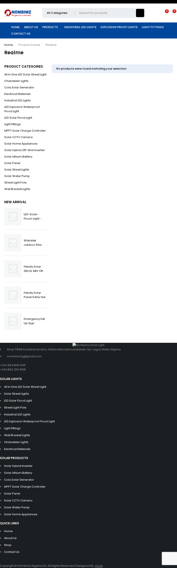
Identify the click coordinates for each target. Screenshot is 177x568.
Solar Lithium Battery (18, 157)
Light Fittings (12, 124)
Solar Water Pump (17, 176)
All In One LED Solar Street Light (25, 74)
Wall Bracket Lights (17, 189)
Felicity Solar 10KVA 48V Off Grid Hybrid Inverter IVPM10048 (33, 269)
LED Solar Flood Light (18, 118)
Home (8, 45)
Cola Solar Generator (19, 87)
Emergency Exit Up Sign (34, 321)
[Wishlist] (164, 13)
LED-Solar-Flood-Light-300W (32, 216)
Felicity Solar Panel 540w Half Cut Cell (35, 295)
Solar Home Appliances (21, 144)
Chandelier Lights (16, 81)
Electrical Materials (17, 94)
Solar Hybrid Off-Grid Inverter (24, 150)
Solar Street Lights (16, 170)
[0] (171, 13)
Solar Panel (12, 163)
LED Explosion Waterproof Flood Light (22, 109)
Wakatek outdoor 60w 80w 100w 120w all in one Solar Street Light (34, 242)
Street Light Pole (15, 182)
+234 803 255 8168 (13, 369)
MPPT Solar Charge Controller (25, 131)
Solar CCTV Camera (18, 137)
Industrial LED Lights (17, 100)
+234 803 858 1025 (13, 365)
